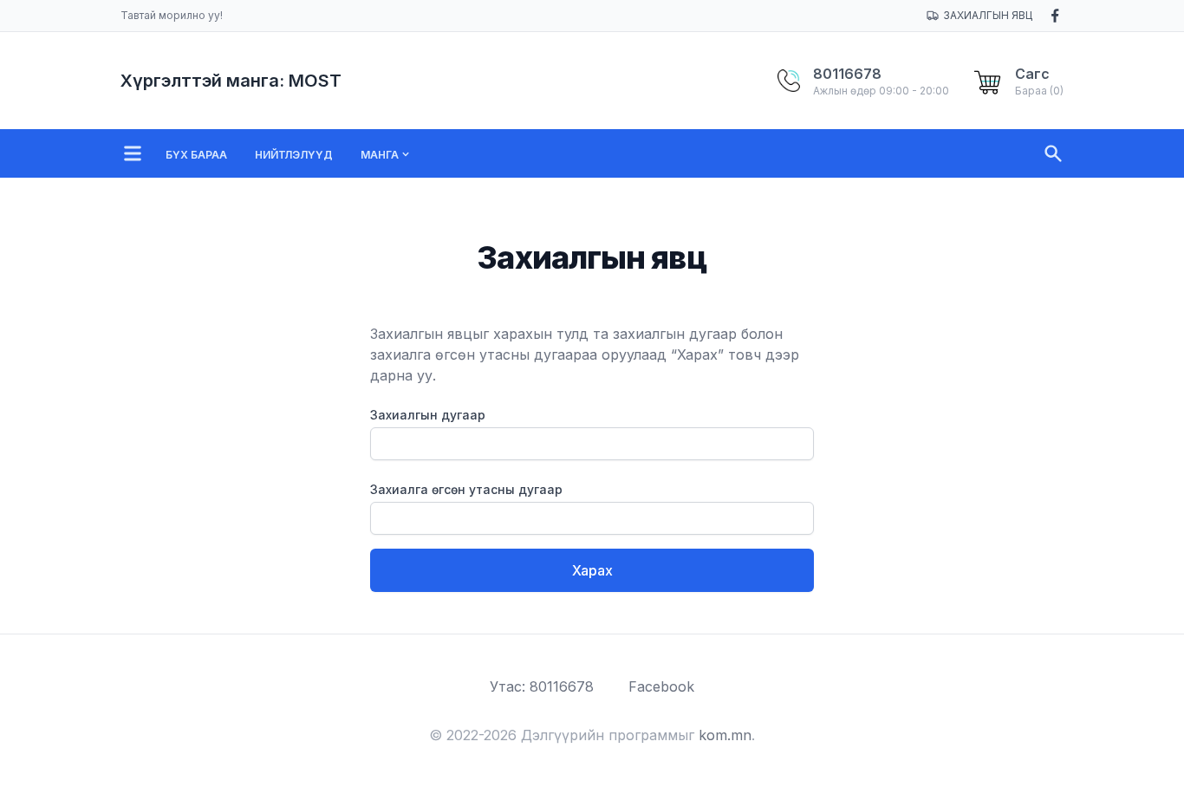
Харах (592, 570)
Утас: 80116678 (542, 686)
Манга (380, 154)
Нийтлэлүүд (294, 154)
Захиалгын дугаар (427, 414)
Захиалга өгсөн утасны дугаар (466, 489)
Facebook (661, 686)
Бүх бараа (196, 154)
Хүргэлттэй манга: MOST (231, 80)
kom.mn (725, 735)
